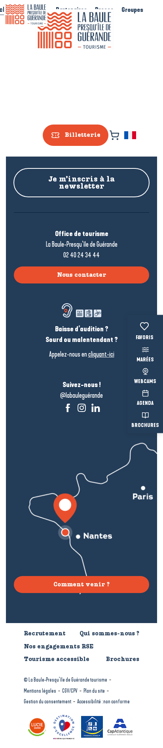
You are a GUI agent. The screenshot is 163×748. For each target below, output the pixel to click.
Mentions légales (40, 691)
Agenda (145, 403)
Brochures (145, 425)
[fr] (130, 135)
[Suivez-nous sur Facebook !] (68, 408)
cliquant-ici (101, 354)
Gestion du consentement (47, 701)
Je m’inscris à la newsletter (81, 182)
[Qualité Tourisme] (65, 726)
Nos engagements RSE (58, 646)
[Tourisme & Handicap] (93, 726)
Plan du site (94, 691)
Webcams (145, 382)
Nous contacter (81, 275)
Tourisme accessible (56, 659)
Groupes (132, 9)
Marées (145, 360)
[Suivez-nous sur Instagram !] (82, 408)
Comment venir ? (81, 584)
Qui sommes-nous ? (109, 633)
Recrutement (45, 633)
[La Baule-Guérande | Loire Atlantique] (74, 30)
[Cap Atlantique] (121, 726)
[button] (130, 135)
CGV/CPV (70, 691)
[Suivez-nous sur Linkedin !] (95, 408)
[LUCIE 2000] (38, 726)
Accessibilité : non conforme (103, 701)
